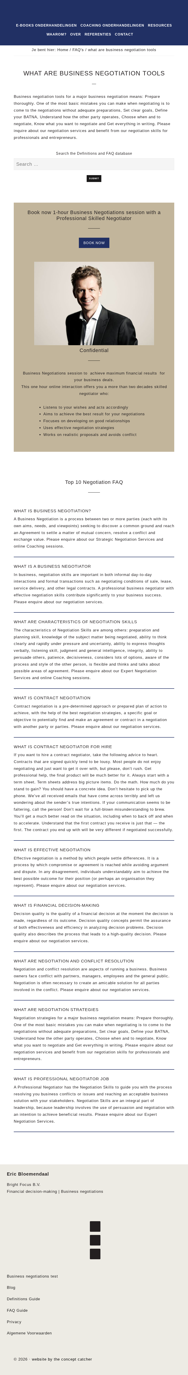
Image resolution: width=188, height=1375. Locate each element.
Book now (94, 243)
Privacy (14, 1322)
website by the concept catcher (62, 1359)
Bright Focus (94, 13)
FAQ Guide (17, 1310)
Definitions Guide (23, 1299)
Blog (11, 1287)
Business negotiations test (32, 1276)
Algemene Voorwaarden (29, 1333)
